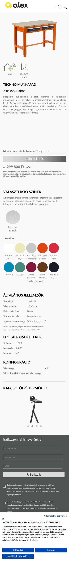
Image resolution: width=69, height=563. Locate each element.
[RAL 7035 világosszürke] (31, 247)
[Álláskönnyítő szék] (34, 411)
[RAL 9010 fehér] (9, 247)
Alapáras (9, 238)
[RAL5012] (9, 267)
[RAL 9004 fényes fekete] (54, 267)
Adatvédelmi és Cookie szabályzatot (32, 488)
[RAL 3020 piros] (54, 247)
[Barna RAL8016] (42, 267)
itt (28, 540)
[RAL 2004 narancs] (42, 247)
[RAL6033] (20, 267)
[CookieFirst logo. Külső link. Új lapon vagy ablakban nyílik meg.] (3, 519)
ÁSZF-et (51, 485)
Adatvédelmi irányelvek (55, 516)
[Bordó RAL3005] (31, 267)
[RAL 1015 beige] (20, 247)
